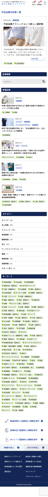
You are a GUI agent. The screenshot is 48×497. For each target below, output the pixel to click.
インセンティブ (31, 396)
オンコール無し (27, 375)
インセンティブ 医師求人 (13, 396)
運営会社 (7, 471)
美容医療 (33, 399)
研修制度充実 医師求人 (12, 343)
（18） (8, 239)
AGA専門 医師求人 (10, 367)
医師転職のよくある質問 (13, 466)
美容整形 (36, 357)
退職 (26, 407)
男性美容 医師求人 (24, 403)
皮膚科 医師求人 (36, 293)
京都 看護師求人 (26, 296)
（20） (8, 258)
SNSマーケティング (28, 389)
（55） (8, 225)
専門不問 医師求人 (21, 360)
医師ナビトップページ (12, 456)
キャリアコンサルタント (33, 343)
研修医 (28, 371)
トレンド (7, 410)
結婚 (5, 303)
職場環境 (7, 371)
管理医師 (7, 399)
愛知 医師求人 (36, 289)
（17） (13, 249)
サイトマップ (30, 471)
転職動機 (17, 407)
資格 (40, 389)
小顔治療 (22, 339)
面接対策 (32, 328)
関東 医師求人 (38, 307)
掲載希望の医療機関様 (34, 466)
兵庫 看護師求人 (20, 325)
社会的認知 (20, 63)
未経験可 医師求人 (10, 389)
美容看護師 (34, 378)
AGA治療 (7, 321)
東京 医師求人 (31, 346)
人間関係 (26, 357)
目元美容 (22, 328)
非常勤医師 (22, 378)
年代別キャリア (34, 310)
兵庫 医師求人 (36, 325)
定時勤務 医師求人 (10, 382)
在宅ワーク (32, 339)
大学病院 (7, 360)
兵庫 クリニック (10, 307)
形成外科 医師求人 (10, 353)
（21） (8, 263)
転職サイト (18, 371)
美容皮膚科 (7, 282)
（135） (9, 230)
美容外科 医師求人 (10, 286)
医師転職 (41, 367)
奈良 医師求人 (24, 300)
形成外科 (7, 407)
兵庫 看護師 (8, 318)
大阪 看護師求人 (10, 289)
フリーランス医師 (20, 399)
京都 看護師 (24, 307)
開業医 (31, 364)
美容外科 (39, 375)
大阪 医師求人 (22, 318)
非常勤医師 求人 (28, 367)
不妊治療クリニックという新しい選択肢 (23, 23)
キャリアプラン (9, 385)
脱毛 (33, 360)
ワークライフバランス (11, 357)
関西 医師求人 (9, 300)
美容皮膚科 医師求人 (11, 314)
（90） (8, 220)
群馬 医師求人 (9, 339)
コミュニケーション (25, 385)
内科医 (27, 392)
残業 (40, 360)
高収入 (24, 353)
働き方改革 (7, 350)
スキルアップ (8, 403)
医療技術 (16, 20)
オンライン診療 (21, 293)
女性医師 (23, 289)
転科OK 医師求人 (10, 332)
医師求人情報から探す (34, 456)
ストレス (17, 392)
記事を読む (35, 59)
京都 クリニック (29, 314)
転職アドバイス (9, 378)
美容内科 (36, 300)
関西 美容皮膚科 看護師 (13, 346)
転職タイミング (9, 364)
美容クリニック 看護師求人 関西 (16, 335)
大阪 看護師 (18, 410)
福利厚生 (22, 364)
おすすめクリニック (28, 286)
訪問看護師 (29, 282)
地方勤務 (7, 392)
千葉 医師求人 (37, 318)
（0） (9, 268)
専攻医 (34, 407)
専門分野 (34, 382)
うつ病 (18, 350)
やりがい (24, 332)
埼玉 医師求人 (9, 328)
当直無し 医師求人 (31, 321)
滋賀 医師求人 (9, 310)
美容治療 (22, 310)
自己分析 (7, 325)
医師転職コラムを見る (34, 461)
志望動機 (17, 321)
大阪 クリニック (10, 296)
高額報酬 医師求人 (10, 375)
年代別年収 (28, 350)
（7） (5, 254)
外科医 (38, 385)
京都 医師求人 (37, 335)
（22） (6, 244)
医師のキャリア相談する (13, 461)
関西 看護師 (39, 403)
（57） (8, 234)
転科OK (24, 382)
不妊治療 (9, 63)
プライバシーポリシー (34, 476)
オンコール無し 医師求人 (20, 303)
